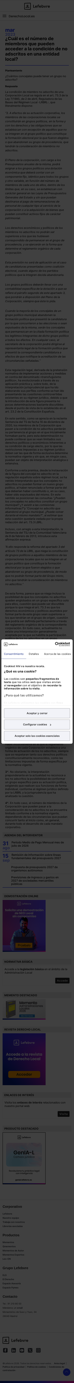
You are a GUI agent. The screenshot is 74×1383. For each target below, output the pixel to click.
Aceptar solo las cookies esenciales (37, 735)
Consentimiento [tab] (14, 653)
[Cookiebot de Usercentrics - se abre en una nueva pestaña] (55, 644)
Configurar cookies (35, 724)
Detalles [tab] (34, 653)
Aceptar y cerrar (37, 713)
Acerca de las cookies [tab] (57, 653)
